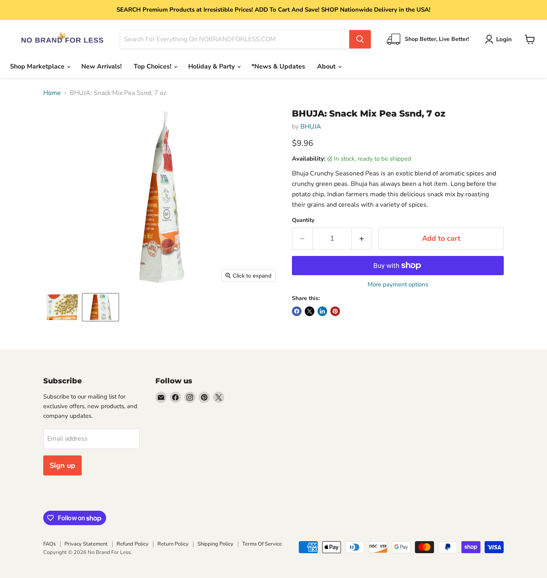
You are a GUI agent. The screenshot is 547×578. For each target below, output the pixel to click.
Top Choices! (153, 66)
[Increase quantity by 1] (362, 239)
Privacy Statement (86, 544)
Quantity (303, 220)
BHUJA (310, 126)
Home (52, 93)
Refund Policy (133, 544)
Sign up (62, 465)
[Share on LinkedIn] (322, 311)
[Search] (360, 39)
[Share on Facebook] (297, 311)
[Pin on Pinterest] (335, 311)
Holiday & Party (212, 66)
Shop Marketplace (38, 66)
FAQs (49, 544)
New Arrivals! (101, 66)
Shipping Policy (215, 544)
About (327, 66)
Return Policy (173, 544)
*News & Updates (278, 66)
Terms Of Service (262, 544)
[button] (500, 39)
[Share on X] (309, 311)
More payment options (398, 284)
